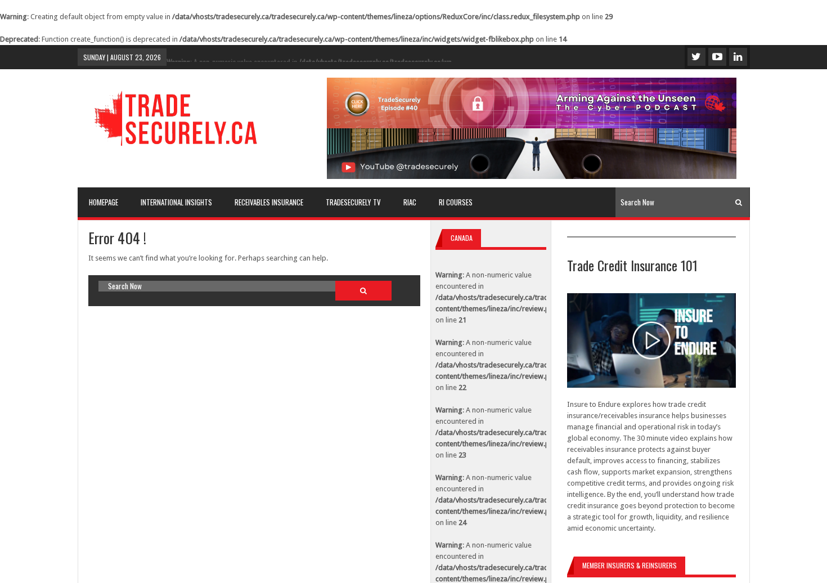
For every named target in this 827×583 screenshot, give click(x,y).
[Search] (738, 202)
